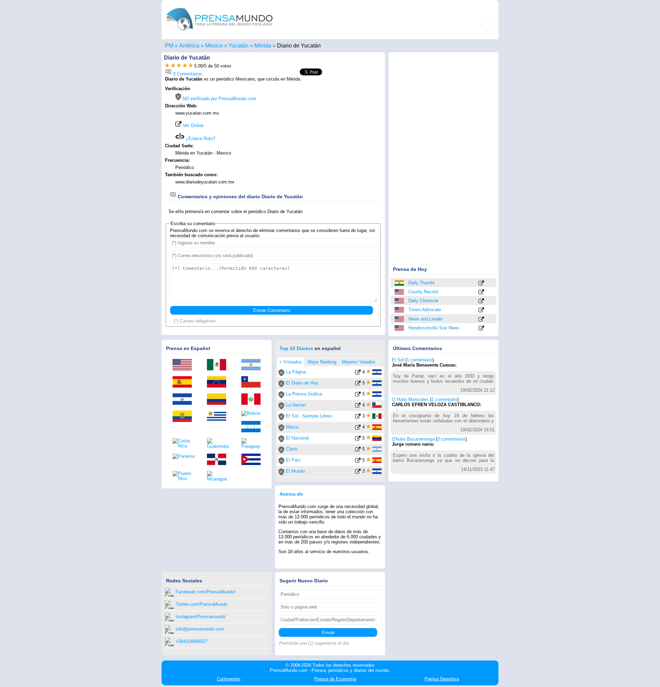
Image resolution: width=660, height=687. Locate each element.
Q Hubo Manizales (410, 399)
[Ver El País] (358, 461)
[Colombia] (219, 399)
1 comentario (419, 359)
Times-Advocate (424, 309)
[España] (184, 382)
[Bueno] (179, 65)
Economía (335, 678)
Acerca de (291, 494)
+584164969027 (191, 641)
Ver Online (193, 125)
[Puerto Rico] (184, 476)
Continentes (229, 678)
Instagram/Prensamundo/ (201, 616)
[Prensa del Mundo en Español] (219, 32)
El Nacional (297, 438)
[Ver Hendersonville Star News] (481, 328)
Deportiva (442, 678)
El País (293, 460)
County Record (423, 291)
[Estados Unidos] (400, 292)
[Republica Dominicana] (219, 460)
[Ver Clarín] (358, 450)
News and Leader (425, 318)
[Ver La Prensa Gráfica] (358, 395)
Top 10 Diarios (296, 348)
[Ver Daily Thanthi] (481, 283)
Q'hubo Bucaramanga (413, 439)
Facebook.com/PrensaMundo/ (205, 591)
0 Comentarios (187, 73)
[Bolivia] (253, 413)
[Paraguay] (253, 443)
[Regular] (173, 65)
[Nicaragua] (219, 476)
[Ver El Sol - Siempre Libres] (358, 417)
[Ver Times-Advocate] (481, 310)
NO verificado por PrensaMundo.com (218, 98)
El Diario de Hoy (302, 382)
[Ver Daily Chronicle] (481, 301)
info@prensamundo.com (200, 629)
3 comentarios (451, 439)
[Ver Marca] (358, 428)
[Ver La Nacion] (358, 406)
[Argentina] (253, 365)
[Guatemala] (219, 443)
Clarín (292, 449)
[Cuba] (253, 460)
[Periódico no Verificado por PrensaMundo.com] (281, 374)
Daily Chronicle (423, 300)
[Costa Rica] (184, 443)
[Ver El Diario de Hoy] (358, 384)
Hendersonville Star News (434, 327)
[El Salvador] (184, 399)
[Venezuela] (219, 382)
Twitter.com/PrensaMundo (201, 604)
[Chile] (253, 382)
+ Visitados (290, 361)
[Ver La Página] (358, 373)
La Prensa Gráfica (304, 394)
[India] (400, 283)
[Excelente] (190, 65)
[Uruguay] (219, 417)
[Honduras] (253, 427)
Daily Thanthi (421, 282)
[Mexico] (219, 365)
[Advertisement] (324, 130)
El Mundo (295, 471)
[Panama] (184, 456)
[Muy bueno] (185, 65)
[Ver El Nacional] (358, 439)
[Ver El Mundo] (358, 472)
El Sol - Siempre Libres (309, 416)
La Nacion (296, 405)
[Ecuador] (184, 417)
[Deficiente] (167, 65)
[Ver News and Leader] (481, 319)
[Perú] (253, 399)
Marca (292, 427)
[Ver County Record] (481, 292)
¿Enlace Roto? (199, 138)
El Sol (398, 359)
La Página (296, 371)
